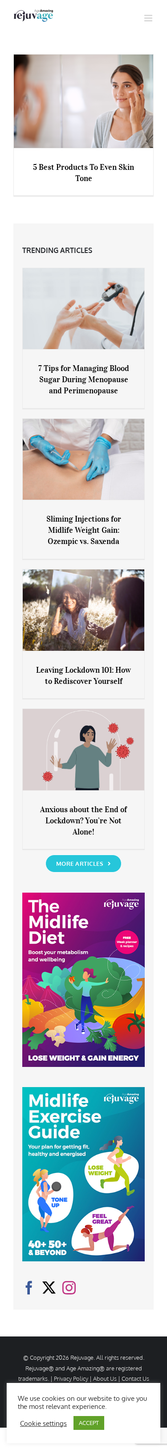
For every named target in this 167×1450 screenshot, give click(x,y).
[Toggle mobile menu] (149, 18)
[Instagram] (69, 1287)
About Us (105, 1378)
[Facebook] (29, 1287)
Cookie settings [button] (43, 1423)
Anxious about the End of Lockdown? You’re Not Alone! (83, 821)
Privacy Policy (71, 1378)
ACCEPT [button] (89, 1422)
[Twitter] (49, 1287)
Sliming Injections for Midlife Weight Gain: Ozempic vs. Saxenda (83, 530)
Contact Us (135, 1378)
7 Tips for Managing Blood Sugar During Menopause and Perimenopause (83, 379)
